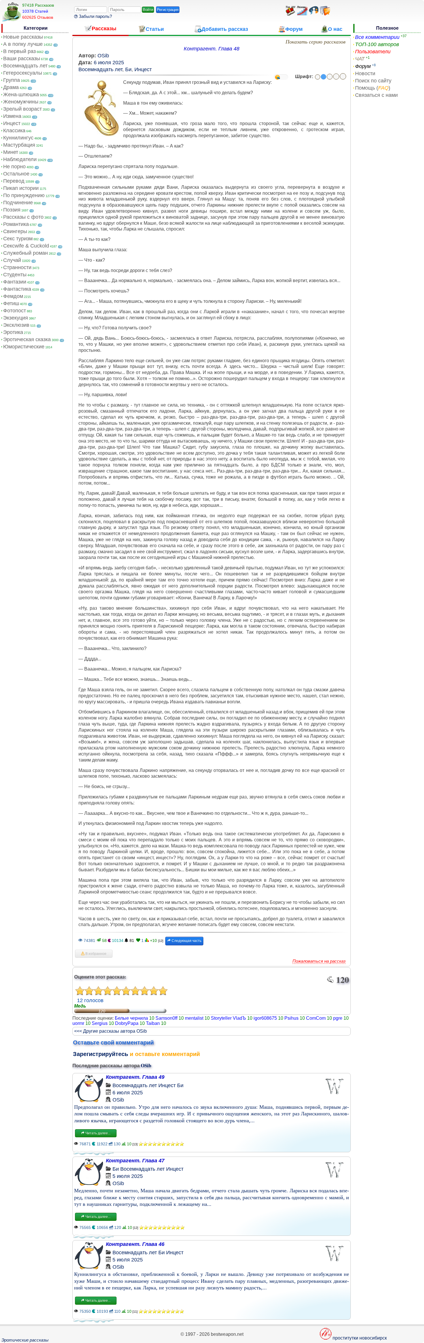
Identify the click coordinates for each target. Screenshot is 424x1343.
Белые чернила (131, 1018)
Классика (14, 130)
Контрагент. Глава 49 (135, 1077)
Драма (11, 87)
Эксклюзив (16, 325)
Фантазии (14, 282)
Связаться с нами (376, 95)
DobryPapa (126, 1023)
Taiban (153, 1023)
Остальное (16, 174)
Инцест (11, 123)
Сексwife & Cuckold (26, 246)
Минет (10, 152)
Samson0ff (166, 1018)
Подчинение (18, 202)
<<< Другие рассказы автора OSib (110, 1031)
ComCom (316, 1018)
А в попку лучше (23, 44)
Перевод (14, 181)
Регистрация (168, 9)
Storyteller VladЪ (228, 1018)
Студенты (15, 274)
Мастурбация (19, 145)
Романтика (16, 224)
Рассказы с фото (23, 217)
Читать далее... (97, 1133)
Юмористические (23, 347)
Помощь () (372, 88)
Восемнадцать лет (25, 66)
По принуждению (24, 195)
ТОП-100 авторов (377, 44)
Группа (11, 80)
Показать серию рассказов (316, 42)
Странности (17, 267)
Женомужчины (20, 102)
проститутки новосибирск (360, 1338)
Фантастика (17, 289)
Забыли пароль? (95, 16)
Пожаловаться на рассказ (319, 961)
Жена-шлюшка (21, 94)
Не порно (14, 166)
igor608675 (265, 1018)
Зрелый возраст (22, 109)
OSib (103, 55)
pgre (337, 1018)
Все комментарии (377, 37)
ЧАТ (360, 59)
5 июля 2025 (127, 1176)
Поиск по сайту (373, 81)
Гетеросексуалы (22, 73)
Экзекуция (15, 318)
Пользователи (373, 51)
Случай (12, 260)
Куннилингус (18, 138)
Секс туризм (18, 238)
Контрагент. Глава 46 (135, 1244)
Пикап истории (21, 188)
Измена (12, 116)
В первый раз (19, 51)
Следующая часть (186, 941)
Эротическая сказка (27, 339)
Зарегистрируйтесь (100, 1054)
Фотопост (14, 310)
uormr (78, 1023)
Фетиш (11, 303)
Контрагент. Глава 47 (135, 1160)
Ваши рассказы (21, 58)
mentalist (194, 1018)
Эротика (13, 332)
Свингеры (15, 231)
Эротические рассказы (24, 1340)
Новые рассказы (23, 37)
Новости (365, 73)
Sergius (100, 1023)
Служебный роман (25, 253)
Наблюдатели (20, 159)
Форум (363, 66)
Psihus (291, 1018)
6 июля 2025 (109, 62)
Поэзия (11, 210)
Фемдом (13, 296)
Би (128, 69)
